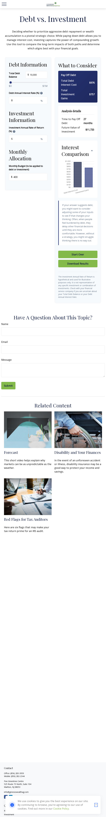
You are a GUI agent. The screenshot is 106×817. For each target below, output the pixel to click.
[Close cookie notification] (96, 805)
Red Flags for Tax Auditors (26, 519)
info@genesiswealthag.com (16, 792)
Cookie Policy (61, 808)
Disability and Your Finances (77, 452)
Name (4, 324)
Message (6, 359)
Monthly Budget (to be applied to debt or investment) (26, 167)
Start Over (78, 254)
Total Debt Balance (19, 75)
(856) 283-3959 (17, 773)
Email (4, 342)
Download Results (77, 263)
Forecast (11, 452)
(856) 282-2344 (18, 776)
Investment (9, 814)
